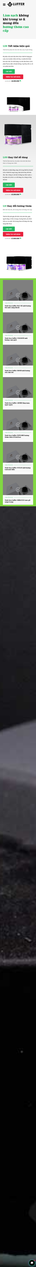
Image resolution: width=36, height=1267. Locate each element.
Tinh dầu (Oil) (9, 303)
